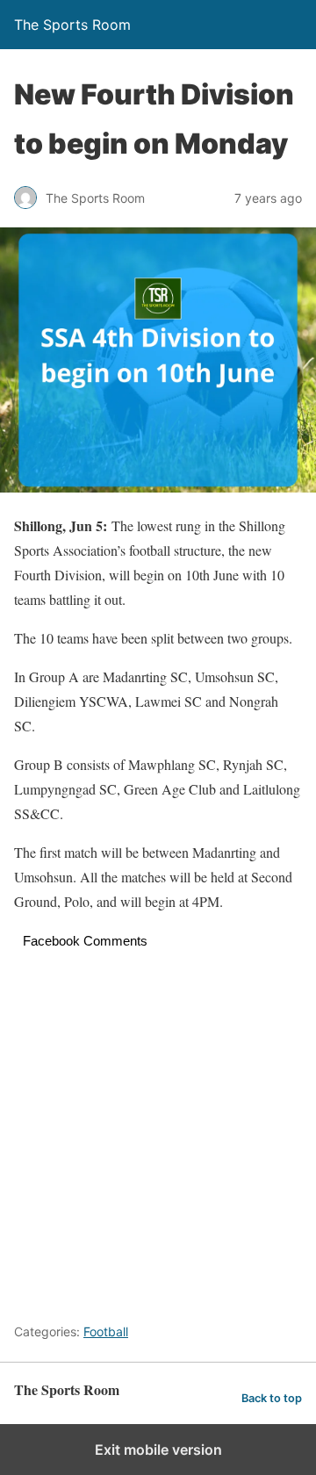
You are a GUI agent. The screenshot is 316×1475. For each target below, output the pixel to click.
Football (105, 1331)
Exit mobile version (158, 1449)
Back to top (271, 1398)
